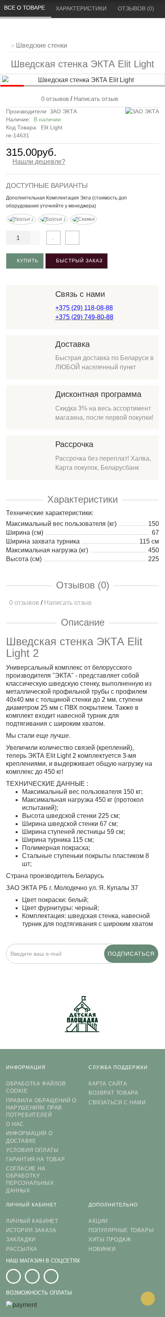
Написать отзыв (96, 98)
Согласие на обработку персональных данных (30, 1180)
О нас (15, 1124)
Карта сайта (108, 1084)
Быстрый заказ (78, 261)
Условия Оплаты (32, 1150)
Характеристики (82, 8)
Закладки (21, 1239)
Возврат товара (113, 1093)
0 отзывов (53, 98)
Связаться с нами (117, 1103)
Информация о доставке (29, 1137)
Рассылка (21, 1249)
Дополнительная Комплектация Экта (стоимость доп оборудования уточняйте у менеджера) (66, 202)
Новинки (102, 1249)
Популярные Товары (121, 1230)
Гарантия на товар (35, 1159)
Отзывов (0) (137, 8)
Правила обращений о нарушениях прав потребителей (41, 1108)
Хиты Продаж (110, 1239)
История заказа (31, 1230)
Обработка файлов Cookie (36, 1087)
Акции (98, 1221)
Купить (26, 261)
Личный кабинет (32, 1221)
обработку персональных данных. (122, 969)
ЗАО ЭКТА (63, 111)
